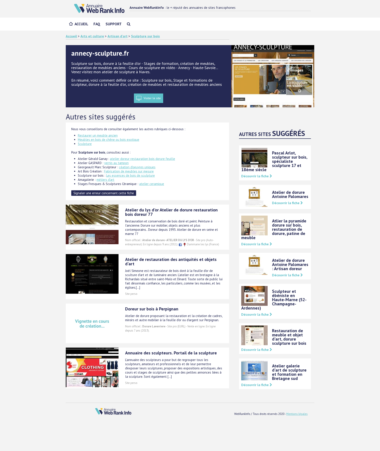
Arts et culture (92, 36)
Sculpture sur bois (145, 36)
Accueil (81, 24)
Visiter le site (152, 98)
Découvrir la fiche (255, 176)
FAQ (96, 24)
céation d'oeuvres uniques (137, 167)
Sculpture (85, 144)
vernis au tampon (116, 163)
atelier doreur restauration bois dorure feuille (142, 159)
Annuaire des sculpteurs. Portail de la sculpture (171, 353)
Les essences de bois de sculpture (130, 175)
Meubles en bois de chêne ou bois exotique (108, 140)
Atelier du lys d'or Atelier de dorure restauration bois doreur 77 (171, 212)
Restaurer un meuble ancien (98, 135)
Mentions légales (297, 414)
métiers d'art (105, 180)
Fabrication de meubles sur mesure (129, 171)
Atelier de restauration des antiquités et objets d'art (171, 262)
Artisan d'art (118, 36)
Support (114, 24)
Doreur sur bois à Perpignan (151, 309)
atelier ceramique (151, 184)
